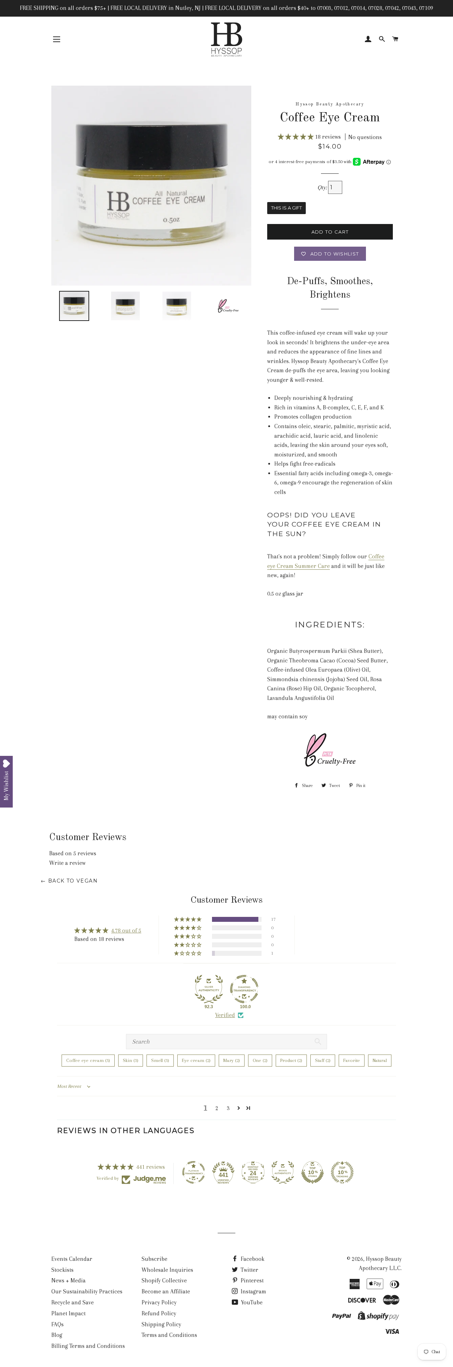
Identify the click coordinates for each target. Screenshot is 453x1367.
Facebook (251, 1259)
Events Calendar (71, 1259)
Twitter (248, 1270)
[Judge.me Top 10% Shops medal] (312, 1172)
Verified (225, 1015)
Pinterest (251, 1280)
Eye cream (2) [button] (196, 1060)
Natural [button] (380, 1060)
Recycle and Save (72, 1302)
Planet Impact (68, 1313)
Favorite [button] (351, 1060)
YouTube (251, 1302)
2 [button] (217, 1108)
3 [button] (228, 1108)
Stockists (62, 1270)
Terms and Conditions (169, 1335)
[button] (296, 136)
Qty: (322, 187)
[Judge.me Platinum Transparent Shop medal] (193, 1172)
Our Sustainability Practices (86, 1291)
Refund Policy (159, 1313)
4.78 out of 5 (126, 930)
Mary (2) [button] (231, 1060)
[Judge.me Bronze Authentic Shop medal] (282, 1172)
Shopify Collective (164, 1280)
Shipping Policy (161, 1324)
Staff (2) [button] (323, 1060)
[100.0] (244, 989)
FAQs (57, 1324)
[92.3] (209, 989)
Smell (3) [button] (160, 1060)
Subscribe (154, 1259)
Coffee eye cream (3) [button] (88, 1060)
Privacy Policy (159, 1302)
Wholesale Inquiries (167, 1270)
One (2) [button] (260, 1060)
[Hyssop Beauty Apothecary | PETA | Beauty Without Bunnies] (329, 768)
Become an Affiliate (166, 1291)
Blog (56, 1335)
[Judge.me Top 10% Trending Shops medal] (342, 1172)
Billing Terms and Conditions (88, 1346)
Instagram (252, 1291)
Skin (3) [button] (130, 1060)
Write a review (67, 863)
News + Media (68, 1280)
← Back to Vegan (69, 881)
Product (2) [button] (291, 1060)
